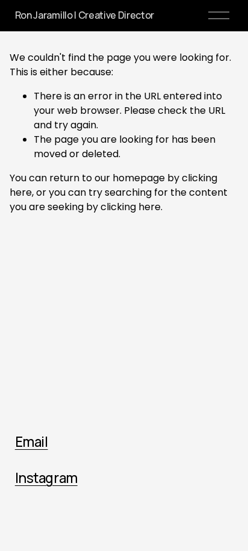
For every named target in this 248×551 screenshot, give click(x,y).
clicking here (131, 207)
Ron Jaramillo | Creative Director (84, 15)
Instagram (46, 478)
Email (31, 442)
